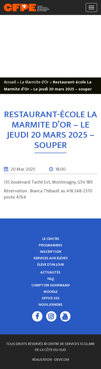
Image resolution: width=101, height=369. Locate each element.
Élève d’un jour (50, 264)
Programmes (50, 245)
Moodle (50, 291)
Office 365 (51, 298)
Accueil (10, 82)
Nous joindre (50, 304)
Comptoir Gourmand (50, 285)
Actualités (50, 272)
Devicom (61, 360)
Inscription (50, 251)
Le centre (50, 238)
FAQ (50, 278)
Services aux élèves (50, 258)
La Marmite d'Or (34, 82)
